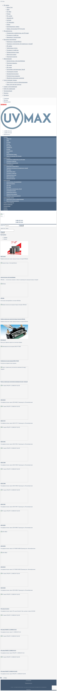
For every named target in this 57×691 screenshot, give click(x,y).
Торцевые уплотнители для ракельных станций (20, 43)
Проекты (6, 93)
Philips (8, 24)
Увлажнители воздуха (12, 73)
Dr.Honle (9, 20)
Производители (7, 101)
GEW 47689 (3, 462)
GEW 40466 (3, 587)
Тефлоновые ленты (12, 48)
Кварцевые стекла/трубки (14, 37)
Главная (5, 237)
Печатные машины (12, 63)
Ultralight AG (10, 18)
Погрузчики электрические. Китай (16, 69)
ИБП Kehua (3, 256)
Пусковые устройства (12, 35)
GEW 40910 (3, 567)
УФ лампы (6, 5)
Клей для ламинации (9, 88)
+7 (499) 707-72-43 (8, 132)
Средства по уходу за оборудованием (17, 82)
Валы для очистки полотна (14, 84)
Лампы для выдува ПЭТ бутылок (16, 28)
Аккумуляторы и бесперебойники (16, 61)
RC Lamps (9, 16)
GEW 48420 (3, 399)
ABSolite (2, 298)
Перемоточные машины (13, 76)
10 (4, 677)
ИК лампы (9, 46)
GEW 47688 (3, 483)
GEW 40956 (3, 546)
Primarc (9, 14)
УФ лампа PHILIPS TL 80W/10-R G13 (8, 650)
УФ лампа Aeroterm (5, 608)
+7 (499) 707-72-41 (8, 130)
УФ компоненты (8, 31)
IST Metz (9, 11)
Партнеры (6, 100)
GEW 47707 (3, 420)
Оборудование (8, 58)
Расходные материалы (10, 39)
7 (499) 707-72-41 (19, 220)
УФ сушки (9, 65)
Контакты (6, 95)
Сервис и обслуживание (10, 86)
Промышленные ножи (13, 52)
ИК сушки (9, 67)
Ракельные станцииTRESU (14, 41)
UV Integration (10, 22)
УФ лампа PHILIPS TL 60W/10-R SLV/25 (9, 671)
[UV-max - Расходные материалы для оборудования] (26, 128)
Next (6, 677)
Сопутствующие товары (10, 80)
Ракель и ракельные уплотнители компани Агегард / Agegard (14, 381)
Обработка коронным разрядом (15, 78)
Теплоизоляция (8, 91)
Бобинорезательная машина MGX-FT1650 (10, 360)
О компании (6, 98)
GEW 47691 (3, 441)
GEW (8, 9)
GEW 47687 (3, 504)
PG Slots (3, 1)
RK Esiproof (3, 340)
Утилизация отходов (12, 71)
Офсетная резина (11, 54)
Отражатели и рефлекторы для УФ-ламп (18, 33)
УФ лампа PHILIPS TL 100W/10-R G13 (9, 629)
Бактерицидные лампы (13, 26)
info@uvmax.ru (7, 134)
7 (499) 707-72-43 (19, 222)
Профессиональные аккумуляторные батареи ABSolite (13, 319)
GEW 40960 (3, 525)
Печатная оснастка (12, 56)
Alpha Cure (10, 7)
